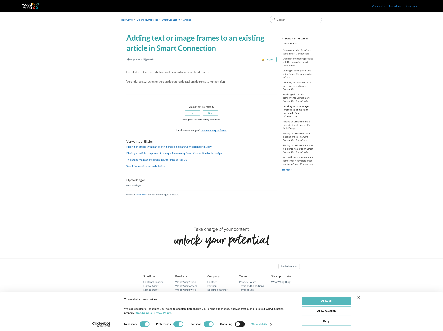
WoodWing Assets (186, 285)
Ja (192, 113)
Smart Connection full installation (145, 166)
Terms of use (246, 289)
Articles (187, 19)
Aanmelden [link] (395, 6)
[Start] (30, 6)
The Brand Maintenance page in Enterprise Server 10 (156, 159)
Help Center (127, 19)
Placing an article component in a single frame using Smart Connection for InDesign (174, 153)
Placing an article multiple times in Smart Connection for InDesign (297, 125)
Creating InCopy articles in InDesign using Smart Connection (297, 86)
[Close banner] (359, 297)
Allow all (326, 300)
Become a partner (217, 289)
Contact (212, 281)
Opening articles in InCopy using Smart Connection (297, 52)
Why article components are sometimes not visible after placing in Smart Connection (298, 160)
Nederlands (288, 266)
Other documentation (148, 19)
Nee (210, 113)
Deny (326, 321)
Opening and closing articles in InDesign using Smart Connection (298, 62)
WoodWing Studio (186, 281)
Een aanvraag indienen (214, 130)
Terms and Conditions (251, 285)
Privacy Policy (247, 281)
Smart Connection (171, 19)
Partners (212, 285)
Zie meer (287, 169)
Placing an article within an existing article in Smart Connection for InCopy (169, 146)
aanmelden (141, 194)
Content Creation (153, 281)
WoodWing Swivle (186, 289)
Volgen (269, 59)
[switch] (178, 324)
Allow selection (326, 310)
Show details (259, 324)
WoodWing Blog (281, 281)
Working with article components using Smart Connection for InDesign (296, 98)
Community (378, 6)
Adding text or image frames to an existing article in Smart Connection (296, 111)
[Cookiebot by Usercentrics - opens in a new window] (101, 324)
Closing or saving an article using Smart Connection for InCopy (297, 74)
